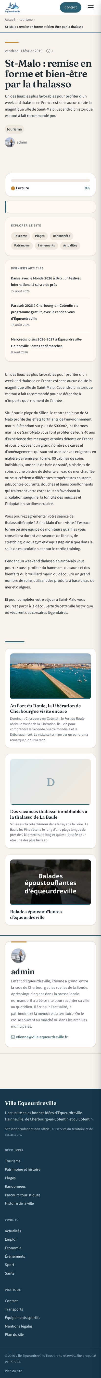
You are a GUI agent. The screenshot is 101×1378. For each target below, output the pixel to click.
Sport (9, 1264)
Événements (46, 245)
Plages (40, 236)
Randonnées (61, 236)
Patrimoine (22, 245)
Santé (9, 1273)
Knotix (15, 1361)
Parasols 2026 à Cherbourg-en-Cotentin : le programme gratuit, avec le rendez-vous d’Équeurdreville (44, 312)
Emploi (10, 1239)
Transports (14, 1309)
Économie (13, 1248)
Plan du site (14, 1334)
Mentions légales (19, 1326)
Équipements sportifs (22, 1317)
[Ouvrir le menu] (90, 7)
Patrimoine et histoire (22, 1169)
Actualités (70, 245)
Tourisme (20, 236)
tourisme (14, 129)
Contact (70, 7)
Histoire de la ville (19, 1203)
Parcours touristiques (22, 1195)
